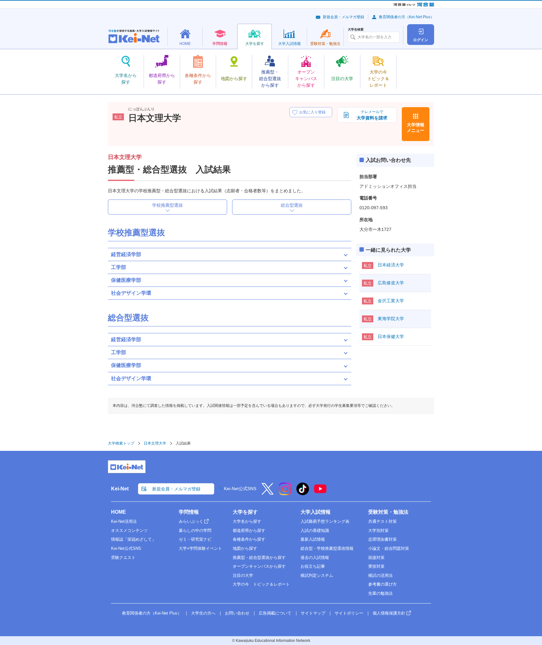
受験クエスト (123, 557)
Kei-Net (120, 488)
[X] (267, 492)
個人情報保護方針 (389, 613)
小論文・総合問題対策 (388, 548)
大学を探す (245, 512)
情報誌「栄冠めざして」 (133, 539)
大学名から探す (247, 521)
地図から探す (245, 548)
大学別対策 (378, 530)
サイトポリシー (349, 613)
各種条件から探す (249, 539)
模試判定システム (316, 575)
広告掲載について (275, 613)
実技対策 (376, 566)
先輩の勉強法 (380, 593)
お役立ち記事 (312, 566)
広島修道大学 (391, 282)
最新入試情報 (312, 539)
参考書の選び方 (382, 584)
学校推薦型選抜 (167, 205)
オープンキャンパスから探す (259, 566)
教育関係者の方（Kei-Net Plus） (406, 17)
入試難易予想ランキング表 (324, 521)
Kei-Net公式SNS (240, 488)
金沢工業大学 (391, 300)
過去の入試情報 (314, 557)
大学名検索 (356, 29)
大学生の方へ (203, 613)
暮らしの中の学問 (195, 530)
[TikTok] (302, 492)
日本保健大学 (391, 336)
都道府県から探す (249, 530)
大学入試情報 (315, 512)
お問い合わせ (237, 613)
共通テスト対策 (382, 521)
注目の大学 (243, 575)
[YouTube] (320, 492)
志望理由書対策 (382, 539)
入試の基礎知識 (314, 530)
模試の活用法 (380, 575)
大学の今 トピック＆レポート (261, 584)
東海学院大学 (391, 318)
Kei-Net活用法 (124, 521)
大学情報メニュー (415, 127)
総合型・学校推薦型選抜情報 (326, 548)
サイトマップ (313, 613)
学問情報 (189, 512)
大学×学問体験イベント (200, 548)
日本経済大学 (391, 264)
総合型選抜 (292, 205)
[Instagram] (285, 492)
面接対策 (376, 557)
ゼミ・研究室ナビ (195, 539)
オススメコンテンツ (129, 530)
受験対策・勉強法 (388, 512)
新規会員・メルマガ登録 (343, 17)
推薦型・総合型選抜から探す (259, 557)
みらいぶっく (191, 521)
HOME (118, 512)
